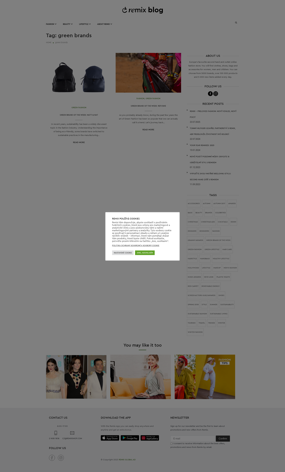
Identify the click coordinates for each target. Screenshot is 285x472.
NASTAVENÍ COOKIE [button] (123, 253)
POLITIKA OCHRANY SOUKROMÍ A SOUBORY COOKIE (135, 245)
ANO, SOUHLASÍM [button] (145, 253)
